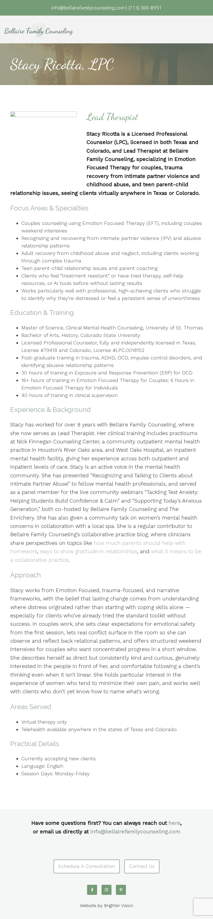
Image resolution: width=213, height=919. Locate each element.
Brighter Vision (118, 905)
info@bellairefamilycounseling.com (135, 831)
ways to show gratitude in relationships (88, 551)
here (174, 823)
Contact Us (142, 866)
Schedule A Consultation (86, 866)
